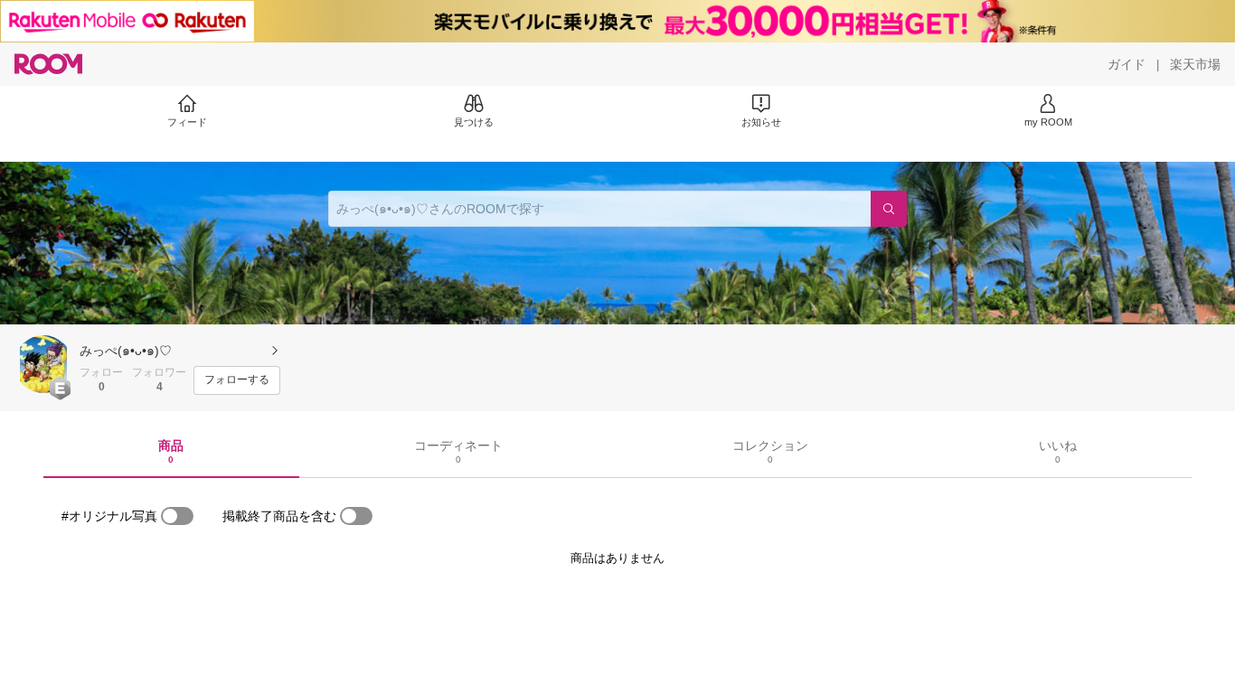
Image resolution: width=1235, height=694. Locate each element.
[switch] (177, 516)
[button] (43, 364)
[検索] (889, 209)
